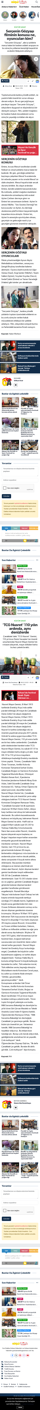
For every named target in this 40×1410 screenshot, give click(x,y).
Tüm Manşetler (9, 1373)
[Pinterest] (20, 1355)
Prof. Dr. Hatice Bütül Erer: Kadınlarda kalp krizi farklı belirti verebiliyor (27, 580)
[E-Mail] (15, 385)
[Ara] (37, 2)
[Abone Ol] (37, 81)
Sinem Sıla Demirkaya (11, 682)
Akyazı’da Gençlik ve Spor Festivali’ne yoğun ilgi (9, 453)
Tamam (20, 1407)
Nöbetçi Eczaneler (10, 1362)
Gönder (6, 496)
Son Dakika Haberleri (11, 1376)
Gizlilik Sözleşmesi (24, 1386)
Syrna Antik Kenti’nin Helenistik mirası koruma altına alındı (10, 410)
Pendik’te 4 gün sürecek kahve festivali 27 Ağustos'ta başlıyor (27, 601)
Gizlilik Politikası (9, 1386)
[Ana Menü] (2, 2)
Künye (6, 1384)
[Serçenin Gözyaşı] (20, 238)
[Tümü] (37, 560)
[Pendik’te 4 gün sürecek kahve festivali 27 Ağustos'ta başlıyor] (29, 402)
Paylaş (6, 81)
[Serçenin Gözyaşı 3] (20, 131)
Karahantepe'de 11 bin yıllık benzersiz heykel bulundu (10, 430)
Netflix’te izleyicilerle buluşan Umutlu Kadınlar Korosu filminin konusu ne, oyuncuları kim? (29, 432)
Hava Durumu (9, 1364)
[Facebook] (12, 1355)
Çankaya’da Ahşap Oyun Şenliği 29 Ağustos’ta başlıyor (27, 612)
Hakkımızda (23, 1384)
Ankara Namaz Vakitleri (12, 1366)
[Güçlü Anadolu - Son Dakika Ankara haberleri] (19, 2)
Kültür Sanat (20, 27)
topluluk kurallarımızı (21, 503)
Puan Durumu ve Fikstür (12, 1371)
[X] (16, 1355)
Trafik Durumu (9, 1369)
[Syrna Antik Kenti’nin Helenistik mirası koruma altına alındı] (10, 402)
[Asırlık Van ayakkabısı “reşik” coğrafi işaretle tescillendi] (29, 445)
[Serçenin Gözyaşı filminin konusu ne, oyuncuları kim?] (20, 66)
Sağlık (20, 576)
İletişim (13, 1384)
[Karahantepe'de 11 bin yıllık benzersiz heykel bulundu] (10, 422)
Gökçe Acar (8, 86)
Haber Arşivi (8, 1378)
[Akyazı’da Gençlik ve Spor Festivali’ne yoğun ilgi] (10, 445)
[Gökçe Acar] (7, 382)
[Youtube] (27, 1355)
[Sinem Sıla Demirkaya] (7, 1105)
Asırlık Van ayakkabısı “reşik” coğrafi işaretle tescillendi (29, 453)
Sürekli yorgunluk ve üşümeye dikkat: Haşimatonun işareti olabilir (26, 591)
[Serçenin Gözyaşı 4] (20, 297)
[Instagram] (24, 1355)
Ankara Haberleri (9, 7)
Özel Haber (24, 7)
